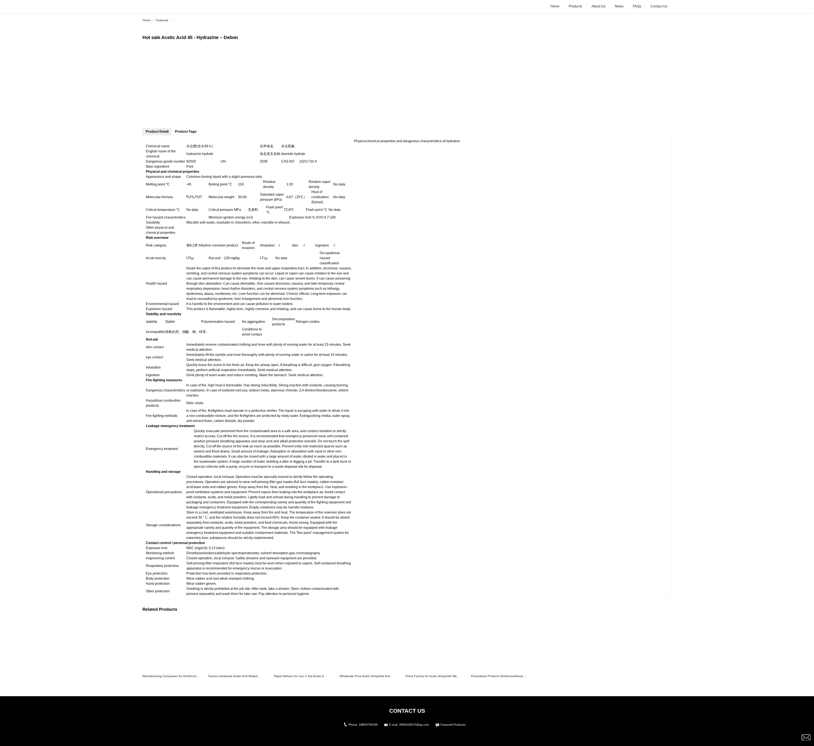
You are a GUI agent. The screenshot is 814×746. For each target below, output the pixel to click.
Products (575, 6)
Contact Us (659, 6)
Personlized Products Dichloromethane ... (499, 676)
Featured (162, 20)
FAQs (637, 6)
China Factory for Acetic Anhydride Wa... (432, 676)
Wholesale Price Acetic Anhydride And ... (366, 676)
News (619, 6)
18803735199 (368, 724)
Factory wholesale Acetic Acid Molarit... (234, 676)
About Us (598, 6)
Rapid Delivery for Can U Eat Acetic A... (300, 676)
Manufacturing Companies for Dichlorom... (170, 676)
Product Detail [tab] (157, 131)
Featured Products (453, 724)
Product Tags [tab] (186, 131)
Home (554, 6)
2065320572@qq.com (414, 724)
